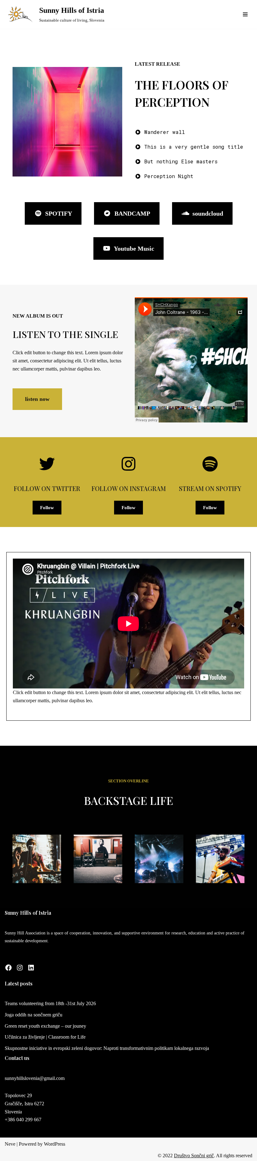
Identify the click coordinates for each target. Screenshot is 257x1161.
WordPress (54, 1144)
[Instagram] (20, 967)
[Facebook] (8, 967)
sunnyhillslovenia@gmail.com (35, 1078)
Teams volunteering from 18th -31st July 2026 (50, 1003)
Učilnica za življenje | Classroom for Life (45, 1037)
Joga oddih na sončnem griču (33, 1014)
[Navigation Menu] (245, 14)
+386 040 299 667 (23, 1119)
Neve (10, 1144)
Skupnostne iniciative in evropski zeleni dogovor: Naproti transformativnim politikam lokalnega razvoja (107, 1048)
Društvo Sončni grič (194, 1155)
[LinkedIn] (31, 967)
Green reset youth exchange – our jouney (45, 1026)
